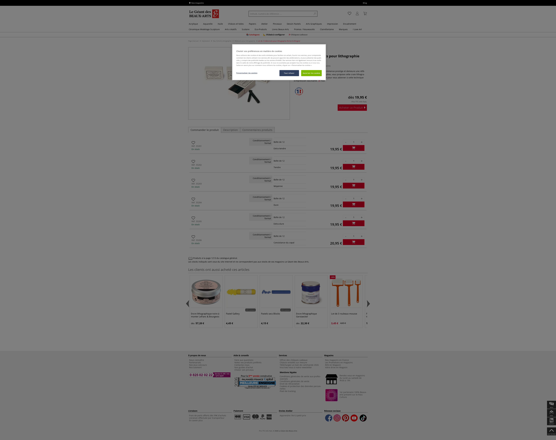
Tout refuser (289, 73)
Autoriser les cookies (311, 73)
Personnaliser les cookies (246, 73)
